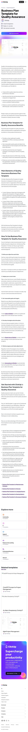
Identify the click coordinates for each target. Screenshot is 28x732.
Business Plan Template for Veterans (11, 488)
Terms (17, 724)
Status (2, 724)
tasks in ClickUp (9, 313)
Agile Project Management (11, 631)
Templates (3, 7)
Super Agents (4, 693)
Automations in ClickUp (11, 363)
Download (3, 705)
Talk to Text (3, 701)
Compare (3, 710)
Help (2, 716)
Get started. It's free (12, 673)
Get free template (14, 33)
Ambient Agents (4, 695)
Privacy (12, 724)
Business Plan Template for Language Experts (13, 491)
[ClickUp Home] (4, 2)
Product (3, 708)
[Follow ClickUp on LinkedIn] (2, 720)
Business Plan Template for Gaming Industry (13, 494)
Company (3, 713)
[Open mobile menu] (26, 2)
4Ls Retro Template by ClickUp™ (13, 610)
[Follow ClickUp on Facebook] (4, 720)
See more (3, 569)
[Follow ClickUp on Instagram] (6, 720)
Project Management (11, 7)
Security (7, 724)
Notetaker (3, 697)
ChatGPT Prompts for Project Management (12, 588)
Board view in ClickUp (10, 337)
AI (1, 688)
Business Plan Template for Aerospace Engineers (14, 497)
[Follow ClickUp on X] (8, 720)
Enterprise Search (5, 699)
